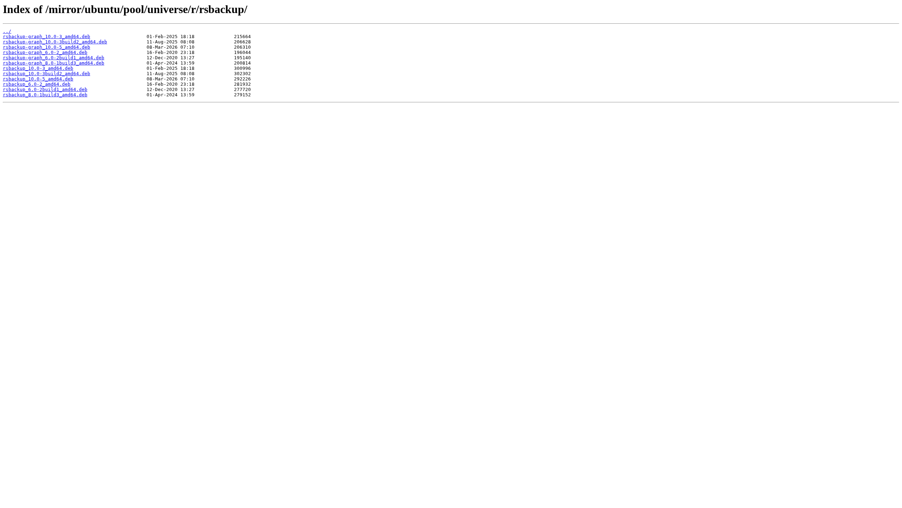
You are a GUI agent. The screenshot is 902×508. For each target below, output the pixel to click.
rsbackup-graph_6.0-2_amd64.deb (45, 52)
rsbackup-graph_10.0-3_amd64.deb (46, 36)
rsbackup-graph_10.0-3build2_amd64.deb (55, 41)
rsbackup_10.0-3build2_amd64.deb (46, 73)
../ (7, 31)
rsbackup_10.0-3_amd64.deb (38, 68)
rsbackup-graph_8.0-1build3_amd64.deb (53, 63)
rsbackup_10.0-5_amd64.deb (38, 78)
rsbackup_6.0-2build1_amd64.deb (45, 89)
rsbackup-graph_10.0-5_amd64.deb (46, 47)
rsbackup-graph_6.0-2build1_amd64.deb (53, 57)
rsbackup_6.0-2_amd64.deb (36, 84)
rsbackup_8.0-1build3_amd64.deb (45, 94)
